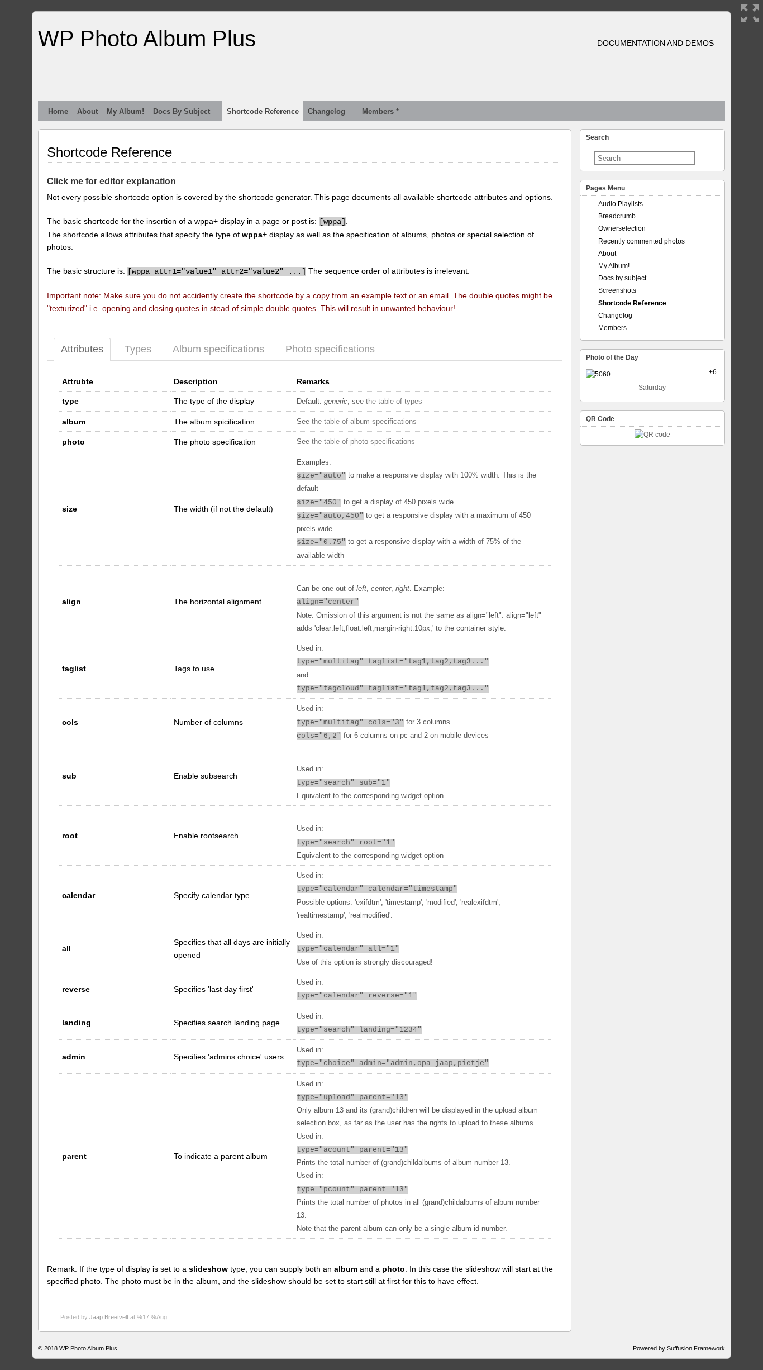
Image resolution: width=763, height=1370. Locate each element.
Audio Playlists (620, 204)
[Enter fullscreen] (750, 13)
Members (612, 328)
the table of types (394, 401)
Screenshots (617, 290)
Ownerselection (622, 228)
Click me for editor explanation (111, 181)
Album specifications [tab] (218, 349)
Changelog (326, 111)
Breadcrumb (617, 216)
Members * (380, 111)
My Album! (125, 111)
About (87, 111)
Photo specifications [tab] (330, 349)
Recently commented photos (641, 241)
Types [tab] (138, 349)
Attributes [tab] (82, 349)
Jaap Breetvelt (108, 1317)
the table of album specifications (364, 422)
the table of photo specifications (363, 442)
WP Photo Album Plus (147, 38)
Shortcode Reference (263, 111)
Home (58, 111)
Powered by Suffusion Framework (679, 1348)
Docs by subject (181, 111)
